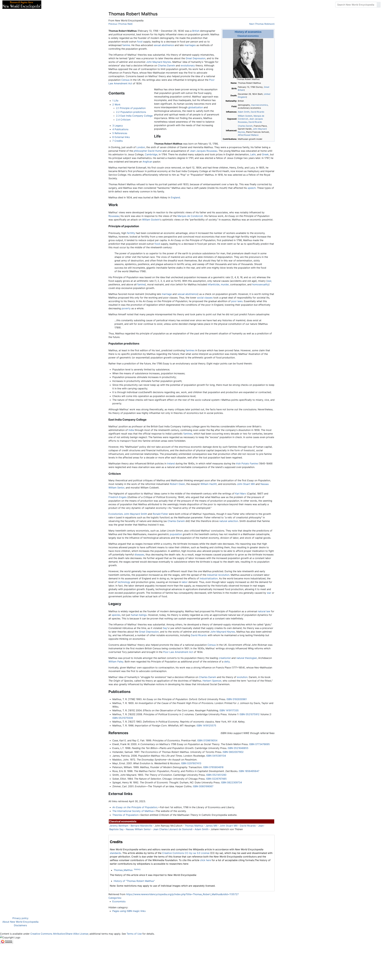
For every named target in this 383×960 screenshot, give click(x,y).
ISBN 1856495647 (249, 771)
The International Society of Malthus (132, 810)
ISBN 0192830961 (237, 699)
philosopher (140, 150)
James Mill (211, 825)
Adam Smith (244, 112)
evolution (242, 677)
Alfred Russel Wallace (248, 135)
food (139, 41)
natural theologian (246, 657)
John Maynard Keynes (158, 61)
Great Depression (195, 58)
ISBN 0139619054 (207, 740)
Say (165, 628)
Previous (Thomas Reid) (120, 24)
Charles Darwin (245, 126)
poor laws (237, 301)
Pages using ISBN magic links (129, 910)
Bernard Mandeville (141, 825)
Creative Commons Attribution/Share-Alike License (59, 933)
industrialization (209, 578)
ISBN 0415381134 (216, 755)
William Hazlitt (208, 483)
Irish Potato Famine (247, 463)
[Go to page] (379, 4)
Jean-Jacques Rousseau (203, 150)
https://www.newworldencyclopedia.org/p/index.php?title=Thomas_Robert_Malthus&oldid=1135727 (182, 894)
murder (225, 284)
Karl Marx (240, 493)
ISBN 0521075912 (250, 714)
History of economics (248, 31)
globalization (195, 107)
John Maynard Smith (135, 513)
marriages (190, 45)
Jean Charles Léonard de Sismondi (172, 829)
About (63, 4)
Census (125, 79)
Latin (253, 154)
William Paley (115, 661)
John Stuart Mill (246, 483)
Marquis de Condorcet (190, 215)
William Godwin (245, 116)
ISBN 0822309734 (231, 782)
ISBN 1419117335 (229, 710)
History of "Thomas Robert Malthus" (134, 880)
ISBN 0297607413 (191, 763)
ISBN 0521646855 (238, 748)
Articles (50, 4)
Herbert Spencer (212, 680)
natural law (264, 611)
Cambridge (151, 154)
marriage (167, 293)
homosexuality (260, 284)
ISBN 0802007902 (233, 751)
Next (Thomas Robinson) (262, 24)
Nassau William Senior (138, 829)
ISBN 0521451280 (216, 774)
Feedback (76, 4)
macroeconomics (259, 105)
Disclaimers (20, 925)
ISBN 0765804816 (213, 767)
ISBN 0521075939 (122, 717)
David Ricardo (257, 112)
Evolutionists (115, 513)
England (175, 197)
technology (124, 582)
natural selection (228, 521)
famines (190, 350)
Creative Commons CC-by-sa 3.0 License (185, 852)
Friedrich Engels (117, 497)
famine (126, 45)
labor (185, 582)
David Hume (155, 150)
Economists (119, 901)
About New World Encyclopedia (20, 921)
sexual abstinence (164, 45)
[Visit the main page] (21, 4)
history (137, 869)
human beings (139, 614)
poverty (126, 308)
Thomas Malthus (194, 825)
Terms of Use (134, 933)
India (131, 430)
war (269, 280)
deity (227, 661)
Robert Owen (177, 483)
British (195, 30)
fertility (131, 233)
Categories (114, 897)
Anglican (147, 161)
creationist (225, 657)
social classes (205, 297)
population (176, 534)
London (140, 147)
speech (252, 187)
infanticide (213, 284)
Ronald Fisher (160, 513)
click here (205, 860)
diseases (139, 554)
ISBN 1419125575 (206, 725)
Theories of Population (125, 814)
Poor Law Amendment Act (178, 651)
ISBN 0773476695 (259, 744)
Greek (265, 154)
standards (115, 852)
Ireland (171, 463)
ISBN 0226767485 (216, 778)
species (116, 614)
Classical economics (248, 36)
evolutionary (188, 65)
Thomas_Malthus (123, 870)
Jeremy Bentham (118, 825)
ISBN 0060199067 (203, 786)
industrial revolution (218, 574)
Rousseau (113, 215)
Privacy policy (20, 918)
